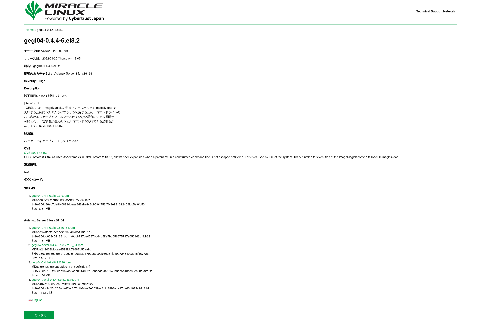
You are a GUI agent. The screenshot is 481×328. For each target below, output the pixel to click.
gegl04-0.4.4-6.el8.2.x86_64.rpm (53, 227)
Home (30, 29)
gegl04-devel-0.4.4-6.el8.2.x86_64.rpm (57, 245)
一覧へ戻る (39, 315)
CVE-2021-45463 (36, 152)
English (37, 300)
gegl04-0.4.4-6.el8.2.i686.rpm (51, 262)
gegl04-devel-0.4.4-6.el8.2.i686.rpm (55, 279)
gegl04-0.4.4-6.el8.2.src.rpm (50, 195)
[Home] (67, 22)
